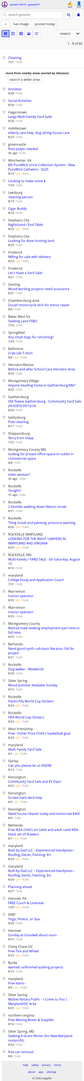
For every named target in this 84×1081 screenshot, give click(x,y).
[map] (36, 33)
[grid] (21, 33)
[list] (5, 33)
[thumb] (13, 33)
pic (18, 173)
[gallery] (29, 33)
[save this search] (78, 15)
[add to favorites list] (5, 57)
